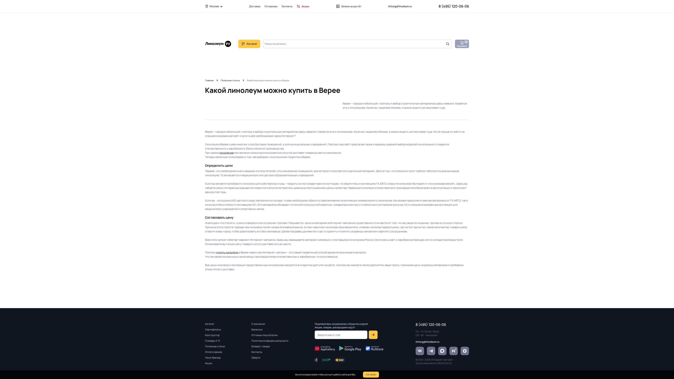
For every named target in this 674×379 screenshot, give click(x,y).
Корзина (462, 44)
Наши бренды (213, 357)
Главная (209, 80)
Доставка (254, 6)
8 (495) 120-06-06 (454, 6)
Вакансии (257, 329)
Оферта (255, 357)
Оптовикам (271, 6)
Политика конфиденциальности (269, 340)
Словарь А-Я (212, 340)
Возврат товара (260, 346)
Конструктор (212, 335)
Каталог (209, 323)
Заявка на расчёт (351, 6)
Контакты (287, 6)
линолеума (226, 153)
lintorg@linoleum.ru (400, 6)
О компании (258, 323)
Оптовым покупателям (264, 335)
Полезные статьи (230, 80)
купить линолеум (227, 252)
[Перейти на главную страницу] (218, 43)
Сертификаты (213, 329)
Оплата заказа (213, 352)
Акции (305, 6)
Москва (214, 6)
